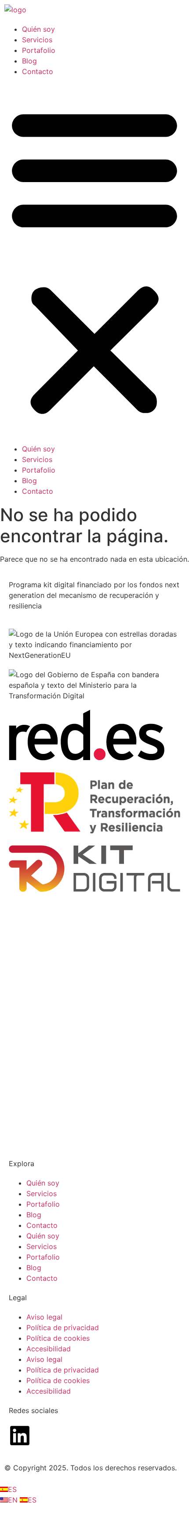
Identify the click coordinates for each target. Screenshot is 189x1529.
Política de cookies (58, 1338)
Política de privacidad (62, 1327)
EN (14, 1499)
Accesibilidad (48, 1348)
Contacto (37, 71)
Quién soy (38, 29)
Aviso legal (44, 1317)
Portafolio (38, 50)
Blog (29, 60)
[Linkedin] (20, 1436)
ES (12, 1489)
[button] (94, 260)
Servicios (37, 39)
